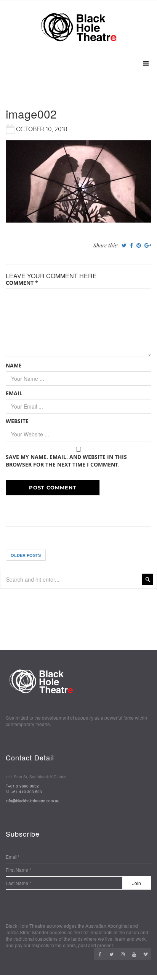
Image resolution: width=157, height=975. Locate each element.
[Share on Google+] (147, 245)
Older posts (26, 555)
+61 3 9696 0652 (23, 786)
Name (14, 365)
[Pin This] (138, 245)
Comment (22, 282)
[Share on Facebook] (131, 245)
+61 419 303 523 (26, 791)
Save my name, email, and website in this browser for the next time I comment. (66, 460)
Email (14, 393)
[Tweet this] (124, 245)
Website (17, 421)
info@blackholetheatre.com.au (32, 800)
